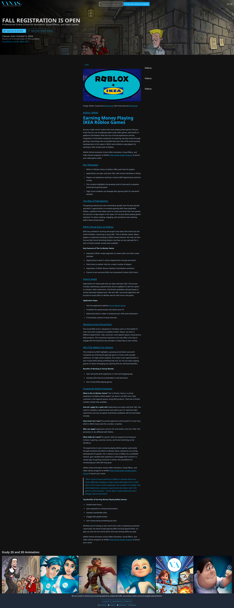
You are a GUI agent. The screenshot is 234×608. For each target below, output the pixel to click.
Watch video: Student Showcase (42, 31)
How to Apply (90, 279)
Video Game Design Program (121, 155)
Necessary (103, 605)
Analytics (112, 605)
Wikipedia (109, 106)
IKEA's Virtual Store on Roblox (98, 226)
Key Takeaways (90, 164)
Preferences (122, 605)
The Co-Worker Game (117, 305)
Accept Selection (117, 601)
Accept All (106, 601)
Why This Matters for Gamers (98, 347)
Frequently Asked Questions (97, 388)
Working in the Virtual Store (97, 324)
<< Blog (86, 64)
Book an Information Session (112, 4)
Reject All (128, 601)
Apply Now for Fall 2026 (15, 31)
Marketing (133, 605)
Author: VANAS (90, 112)
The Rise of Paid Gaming (95, 200)
